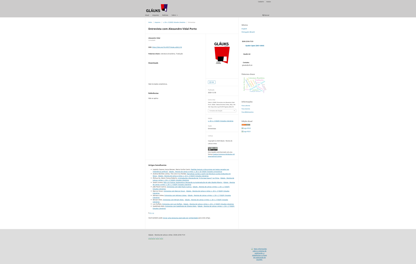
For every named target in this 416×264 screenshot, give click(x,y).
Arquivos (155, 15)
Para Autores (246, 109)
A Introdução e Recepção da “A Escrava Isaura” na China (198, 178)
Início (150, 22)
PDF (212, 82)
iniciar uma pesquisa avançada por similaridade (180, 218)
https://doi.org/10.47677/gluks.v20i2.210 (167, 47)
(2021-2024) (260, 46)
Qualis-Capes (250, 46)
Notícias (165, 15)
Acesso (268, 2)
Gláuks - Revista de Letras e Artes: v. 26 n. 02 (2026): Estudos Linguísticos (195, 172)
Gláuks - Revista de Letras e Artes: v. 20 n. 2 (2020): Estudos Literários (208, 204)
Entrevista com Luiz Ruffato (172, 204)
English (244, 29)
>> (153, 213)
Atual (147, 15)
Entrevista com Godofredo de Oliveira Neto (181, 206)
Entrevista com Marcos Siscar (174, 191)
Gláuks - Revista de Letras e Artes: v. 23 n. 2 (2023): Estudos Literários (183, 176)
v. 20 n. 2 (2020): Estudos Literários (174, 22)
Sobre (174, 15)
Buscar (266, 15)
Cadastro (261, 2)
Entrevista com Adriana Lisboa (175, 195)
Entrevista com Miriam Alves (173, 200)
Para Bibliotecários (248, 112)
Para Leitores (246, 106)
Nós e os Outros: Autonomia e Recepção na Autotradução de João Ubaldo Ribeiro (193, 182)
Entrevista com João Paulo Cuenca (179, 187)
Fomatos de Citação (216, 111)
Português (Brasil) (248, 32)
